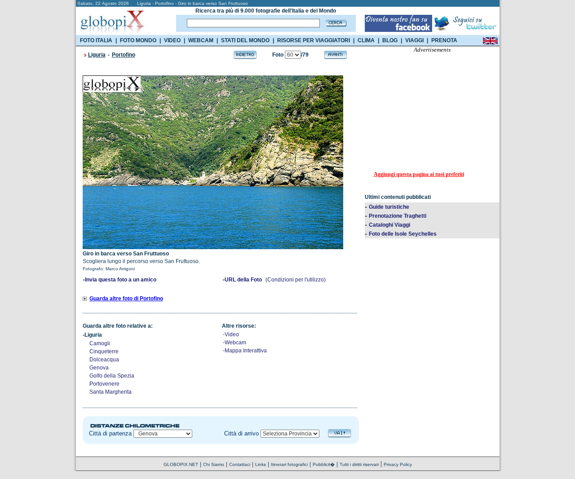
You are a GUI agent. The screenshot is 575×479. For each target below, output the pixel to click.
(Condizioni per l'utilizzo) (295, 280)
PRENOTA (444, 40)
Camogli (99, 343)
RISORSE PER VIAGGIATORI (313, 40)
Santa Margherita (110, 392)
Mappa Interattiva (246, 350)
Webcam (235, 342)
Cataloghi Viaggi (389, 225)
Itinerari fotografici (289, 464)
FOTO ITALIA (96, 40)
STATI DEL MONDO (245, 40)
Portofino (123, 55)
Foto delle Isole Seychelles (403, 234)
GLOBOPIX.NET (181, 464)
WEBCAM (200, 40)
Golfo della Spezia (111, 376)
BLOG (390, 40)
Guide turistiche (389, 207)
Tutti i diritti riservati (359, 464)
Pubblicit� (324, 464)
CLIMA (366, 40)
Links (260, 464)
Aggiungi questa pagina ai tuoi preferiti (419, 174)
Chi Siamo (213, 464)
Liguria (97, 55)
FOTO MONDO (138, 40)
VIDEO (172, 40)
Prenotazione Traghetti (397, 216)
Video (232, 334)
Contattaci (239, 464)
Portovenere (104, 384)
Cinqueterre (104, 351)
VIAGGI (414, 40)
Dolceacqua (104, 359)
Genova (99, 368)
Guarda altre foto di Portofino (126, 298)
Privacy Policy (398, 464)
